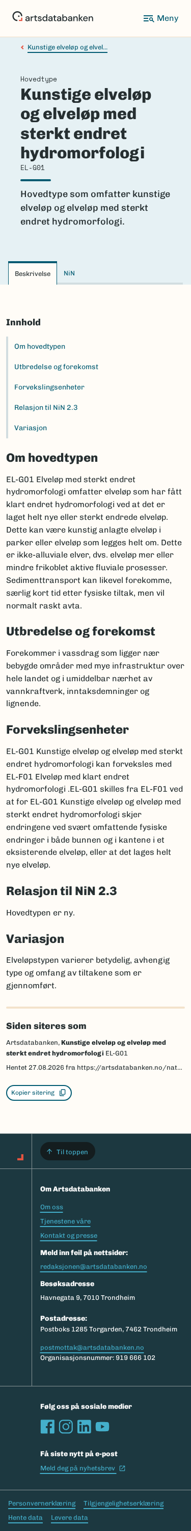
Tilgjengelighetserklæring (123, 1503)
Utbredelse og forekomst (56, 367)
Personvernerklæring (41, 1503)
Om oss (51, 1207)
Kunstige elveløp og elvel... (67, 47)
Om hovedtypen (39, 346)
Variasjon (30, 428)
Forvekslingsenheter (49, 387)
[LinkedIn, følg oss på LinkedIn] (84, 1426)
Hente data (25, 1517)
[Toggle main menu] (160, 18)
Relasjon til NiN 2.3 (46, 407)
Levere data (69, 1517)
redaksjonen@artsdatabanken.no (93, 1266)
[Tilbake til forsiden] (52, 18)
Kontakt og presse (68, 1235)
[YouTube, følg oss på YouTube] (102, 1426)
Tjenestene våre (65, 1221)
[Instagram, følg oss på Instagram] (66, 1426)
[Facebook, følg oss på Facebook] (47, 1426)
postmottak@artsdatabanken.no (92, 1347)
